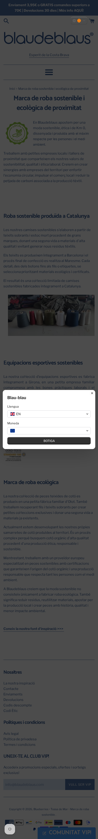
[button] (79, 20)
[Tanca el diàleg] (92, 393)
